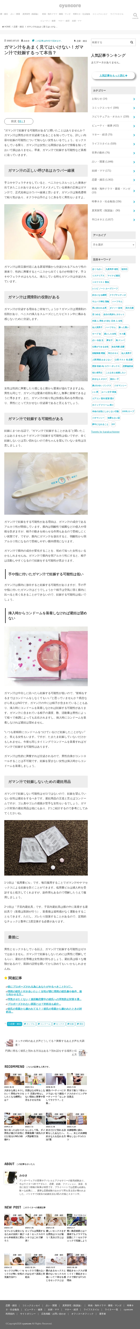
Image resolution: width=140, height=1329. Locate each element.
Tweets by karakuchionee (105, 431)
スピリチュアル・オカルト (110, 116)
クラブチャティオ (118, 295)
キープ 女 (96, 334)
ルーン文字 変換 (108, 392)
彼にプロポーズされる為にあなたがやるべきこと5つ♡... (40, 986)
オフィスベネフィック (82, 1313)
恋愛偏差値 (128, 366)
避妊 (81, 1024)
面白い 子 (114, 379)
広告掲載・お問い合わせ (53, 1313)
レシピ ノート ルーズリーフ (105, 288)
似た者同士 (97, 372)
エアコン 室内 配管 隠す (103, 398)
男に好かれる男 (99, 308)
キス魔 (122, 334)
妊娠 (72, 1024)
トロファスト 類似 (100, 282)
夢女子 (110, 340)
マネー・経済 (63, 21)
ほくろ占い (97, 269)
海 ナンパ (120, 340)
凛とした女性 (110, 334)
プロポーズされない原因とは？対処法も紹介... (34, 1003)
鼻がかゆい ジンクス (101, 385)
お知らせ (99, 98)
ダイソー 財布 (116, 308)
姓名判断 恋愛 (118, 347)
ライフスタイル (116, 14)
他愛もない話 (114, 418)
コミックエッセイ (100, 14)
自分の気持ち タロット (113, 314)
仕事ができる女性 (100, 347)
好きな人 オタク (99, 379)
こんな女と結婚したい (116, 372)
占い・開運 (15, 14)
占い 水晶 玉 (97, 340)
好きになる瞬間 (99, 295)
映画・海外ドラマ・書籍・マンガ (56, 14)
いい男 (95, 392)
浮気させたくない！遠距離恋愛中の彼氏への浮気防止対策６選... (44, 999)
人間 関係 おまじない (102, 359)
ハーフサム (117, 301)
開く (21, 121)
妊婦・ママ (76, 21)
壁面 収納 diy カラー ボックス (106, 366)
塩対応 (124, 269)
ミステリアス (98, 275)
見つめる (96, 314)
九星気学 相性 (112, 269)
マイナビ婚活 (114, 275)
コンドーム (45, 1024)
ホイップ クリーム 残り (103, 405)
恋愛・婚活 (16, 1024)
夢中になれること (100, 424)
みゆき (23, 1175)
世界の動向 (101, 152)
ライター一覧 (111, 1309)
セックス (60, 1024)
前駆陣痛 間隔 (98, 353)
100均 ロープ (128, 411)
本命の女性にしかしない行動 (105, 411)
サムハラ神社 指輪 (100, 301)
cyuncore (70, 5)
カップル (30, 1024)
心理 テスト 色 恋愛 (124, 359)
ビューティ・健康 (47, 21)
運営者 (102, 1313)
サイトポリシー (28, 1313)
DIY (113, 424)
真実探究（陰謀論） (31, 14)
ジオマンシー (120, 385)
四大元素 (129, 308)
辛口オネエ (102, 219)
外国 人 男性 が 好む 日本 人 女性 (107, 321)
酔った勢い (124, 327)
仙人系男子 (97, 327)
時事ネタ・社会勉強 (81, 14)
